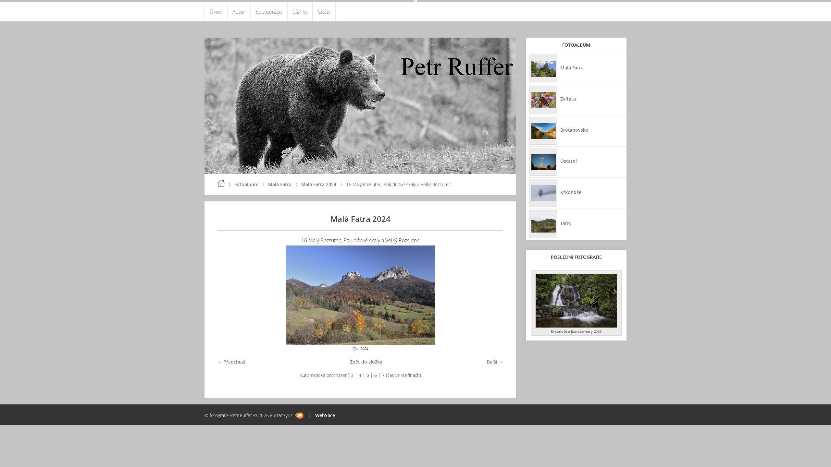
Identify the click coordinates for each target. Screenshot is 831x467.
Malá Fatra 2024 (318, 184)
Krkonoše (570, 192)
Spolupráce (268, 11)
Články (299, 11)
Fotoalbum (246, 184)
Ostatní (568, 161)
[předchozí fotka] (228, 295)
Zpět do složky (366, 362)
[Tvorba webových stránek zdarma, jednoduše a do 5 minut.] (299, 416)
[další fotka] (492, 295)
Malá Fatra (279, 184)
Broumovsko (574, 130)
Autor (238, 11)
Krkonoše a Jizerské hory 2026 (576, 331)
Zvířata (568, 99)
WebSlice (325, 415)
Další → (495, 362)
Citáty (324, 11)
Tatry (566, 223)
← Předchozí (231, 362)
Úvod (216, 11)
